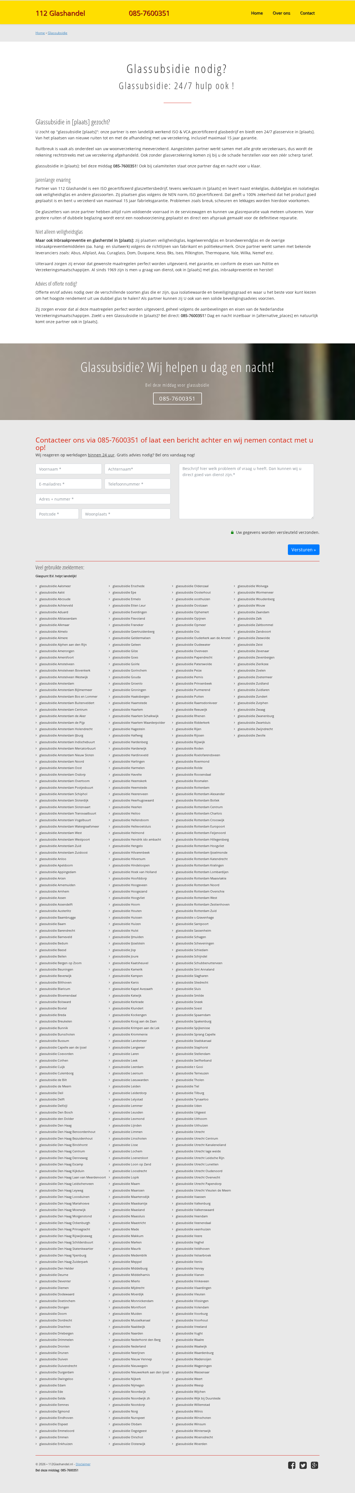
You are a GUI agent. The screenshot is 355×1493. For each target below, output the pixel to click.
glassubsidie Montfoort (129, 1307)
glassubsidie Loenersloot (130, 1158)
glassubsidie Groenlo (128, 683)
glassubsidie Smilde (190, 995)
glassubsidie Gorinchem (130, 670)
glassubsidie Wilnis (189, 1411)
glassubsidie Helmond (128, 833)
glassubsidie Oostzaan (192, 605)
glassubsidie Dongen (54, 1307)
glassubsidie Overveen (192, 651)
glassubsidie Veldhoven (193, 1248)
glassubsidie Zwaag (251, 709)
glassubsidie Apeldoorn (56, 865)
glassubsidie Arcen (52, 878)
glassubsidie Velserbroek (193, 1255)
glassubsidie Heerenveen (130, 794)
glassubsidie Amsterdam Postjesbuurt (66, 787)
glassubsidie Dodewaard (56, 1294)
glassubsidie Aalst (52, 592)
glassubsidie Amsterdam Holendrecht (66, 729)
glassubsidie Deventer (55, 1281)
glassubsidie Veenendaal (193, 1223)
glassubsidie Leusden (128, 1112)
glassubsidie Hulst (125, 930)
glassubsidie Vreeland (191, 1326)
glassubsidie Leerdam (128, 1067)
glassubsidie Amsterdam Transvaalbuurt (67, 813)
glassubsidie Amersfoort (56, 657)
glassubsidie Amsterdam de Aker (62, 716)
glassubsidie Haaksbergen (131, 696)
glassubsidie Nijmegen (128, 1385)
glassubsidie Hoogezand (130, 891)
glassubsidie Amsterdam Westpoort (64, 839)
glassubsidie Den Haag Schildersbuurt (66, 1242)
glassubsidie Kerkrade (128, 1002)
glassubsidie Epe (124, 592)
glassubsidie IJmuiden (128, 937)
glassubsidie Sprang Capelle (195, 1034)
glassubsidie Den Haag (55, 1125)
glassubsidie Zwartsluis (254, 722)
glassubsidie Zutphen (253, 703)
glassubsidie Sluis (188, 989)
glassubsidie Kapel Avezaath (133, 989)
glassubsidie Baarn (52, 924)
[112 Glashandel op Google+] (315, 1465)
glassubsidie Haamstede (130, 703)
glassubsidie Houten (127, 911)
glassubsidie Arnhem (54, 891)
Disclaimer (83, 1464)
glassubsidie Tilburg (190, 1093)
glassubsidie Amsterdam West (60, 833)
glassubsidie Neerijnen (129, 1353)
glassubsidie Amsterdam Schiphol (63, 794)
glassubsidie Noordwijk (129, 1391)
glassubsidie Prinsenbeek (194, 683)
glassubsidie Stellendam (193, 1054)
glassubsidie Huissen (127, 917)
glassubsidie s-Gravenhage (195, 917)
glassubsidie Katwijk (127, 995)
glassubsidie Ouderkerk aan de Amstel (203, 638)
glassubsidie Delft (52, 1099)
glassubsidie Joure (125, 956)
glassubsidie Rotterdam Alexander (200, 794)
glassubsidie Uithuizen (192, 1125)
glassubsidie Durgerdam (56, 1372)
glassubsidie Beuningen (56, 969)
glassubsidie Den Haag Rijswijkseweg (65, 1236)
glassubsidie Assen (52, 898)
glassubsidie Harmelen (129, 768)
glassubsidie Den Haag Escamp (61, 1164)
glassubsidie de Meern (55, 1086)
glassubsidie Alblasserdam (58, 618)
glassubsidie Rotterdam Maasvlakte (201, 878)
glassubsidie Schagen (191, 937)
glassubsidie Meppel (127, 1262)
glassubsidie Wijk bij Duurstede (198, 1398)
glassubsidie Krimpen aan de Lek (136, 1028)
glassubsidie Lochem (127, 1151)
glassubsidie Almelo (53, 631)
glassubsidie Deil (51, 1093)
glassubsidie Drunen (54, 1353)
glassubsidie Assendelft (56, 904)
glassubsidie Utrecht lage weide (198, 1151)
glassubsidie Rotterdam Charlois (199, 813)
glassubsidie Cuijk (52, 1067)
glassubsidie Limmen (128, 1132)
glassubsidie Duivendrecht (58, 1366)
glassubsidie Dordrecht (55, 1320)
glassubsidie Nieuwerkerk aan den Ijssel (141, 1372)
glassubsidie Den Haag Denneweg (63, 1158)
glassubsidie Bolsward (55, 1002)
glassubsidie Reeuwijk (191, 709)
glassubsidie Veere (189, 1236)
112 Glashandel (60, 12)
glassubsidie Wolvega (253, 586)
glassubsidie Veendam (192, 1216)
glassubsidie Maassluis (129, 1216)
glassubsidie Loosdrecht (130, 1171)
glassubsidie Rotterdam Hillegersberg (202, 839)
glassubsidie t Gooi (189, 1067)
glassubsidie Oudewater (193, 644)
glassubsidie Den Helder (56, 1268)
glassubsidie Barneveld (55, 937)
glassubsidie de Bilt (53, 1080)
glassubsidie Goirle (126, 664)
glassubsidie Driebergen (56, 1333)
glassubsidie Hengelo (128, 846)
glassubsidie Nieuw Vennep (132, 1359)
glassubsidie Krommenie (130, 1034)
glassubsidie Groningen (129, 690)
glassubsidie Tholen (190, 1080)
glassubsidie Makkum (128, 1236)
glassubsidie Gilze (125, 651)
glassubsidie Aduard (53, 612)
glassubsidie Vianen (190, 1275)
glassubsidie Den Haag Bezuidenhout (66, 1138)
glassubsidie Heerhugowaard (133, 800)
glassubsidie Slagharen (192, 976)
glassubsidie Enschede (128, 586)
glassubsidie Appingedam (57, 872)
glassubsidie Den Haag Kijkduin (61, 1171)
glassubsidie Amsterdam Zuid (60, 846)
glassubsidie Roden (190, 748)
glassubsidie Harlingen (129, 761)
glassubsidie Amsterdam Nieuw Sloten (66, 755)
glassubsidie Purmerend (193, 690)
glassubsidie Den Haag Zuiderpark (63, 1262)
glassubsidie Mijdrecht (128, 1288)
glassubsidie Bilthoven (55, 982)
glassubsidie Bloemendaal (58, 995)
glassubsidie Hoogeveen (130, 885)
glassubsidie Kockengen (130, 1015)
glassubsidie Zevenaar (253, 651)
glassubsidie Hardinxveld (130, 755)
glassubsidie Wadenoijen (193, 1359)
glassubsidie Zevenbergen (256, 657)
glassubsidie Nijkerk (127, 1379)
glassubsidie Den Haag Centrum (62, 1151)
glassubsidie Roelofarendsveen (198, 755)
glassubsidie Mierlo (126, 1281)
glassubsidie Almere (53, 638)
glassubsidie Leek (125, 1060)
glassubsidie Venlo (189, 1262)
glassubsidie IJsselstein (129, 943)
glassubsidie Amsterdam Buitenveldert (66, 703)
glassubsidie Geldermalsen (132, 638)
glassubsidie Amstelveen (56, 664)
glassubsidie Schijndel (191, 956)
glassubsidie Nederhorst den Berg (137, 1340)
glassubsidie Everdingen (130, 612)
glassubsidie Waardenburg (195, 1353)
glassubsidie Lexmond (128, 1119)
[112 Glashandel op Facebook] (292, 1465)
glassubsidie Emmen (54, 1437)
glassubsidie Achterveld (56, 605)
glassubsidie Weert (189, 1379)
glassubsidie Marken (127, 1242)
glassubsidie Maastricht (129, 1223)
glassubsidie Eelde (52, 1398)
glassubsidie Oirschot (128, 1437)
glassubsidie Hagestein (129, 729)
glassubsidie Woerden (191, 1444)
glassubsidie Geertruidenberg (133, 631)
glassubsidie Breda (52, 1015)
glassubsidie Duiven (53, 1359)
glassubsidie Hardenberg (130, 742)
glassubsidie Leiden (127, 1086)
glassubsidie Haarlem (128, 709)
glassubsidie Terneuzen (192, 1073)
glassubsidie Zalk (250, 618)
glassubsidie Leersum (128, 1073)
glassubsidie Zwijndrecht (255, 729)
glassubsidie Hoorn (126, 904)
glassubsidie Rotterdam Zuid (196, 911)
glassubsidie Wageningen (194, 1366)
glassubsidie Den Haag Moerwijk (62, 1210)
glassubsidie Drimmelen (56, 1340)
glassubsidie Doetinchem (57, 1301)
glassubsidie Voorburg (192, 1313)
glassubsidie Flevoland (129, 618)
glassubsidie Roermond (192, 761)
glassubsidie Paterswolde (194, 664)
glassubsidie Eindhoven (56, 1418)
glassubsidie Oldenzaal (192, 586)
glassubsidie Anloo (52, 859)
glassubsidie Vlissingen (192, 1301)
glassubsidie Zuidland (253, 683)
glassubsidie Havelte (127, 774)
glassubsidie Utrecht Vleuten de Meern (203, 1190)
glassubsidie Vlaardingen (193, 1288)
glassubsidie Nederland (129, 1346)
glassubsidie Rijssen (190, 735)
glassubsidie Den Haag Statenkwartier (66, 1248)
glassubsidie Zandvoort (254, 631)
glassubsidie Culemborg (56, 1073)
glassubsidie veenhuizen (193, 1229)
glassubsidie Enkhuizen (56, 1444)
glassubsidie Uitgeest (191, 1112)
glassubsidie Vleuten (190, 1294)
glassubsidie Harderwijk (129, 748)
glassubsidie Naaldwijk (129, 1326)
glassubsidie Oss (187, 631)
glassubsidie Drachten (55, 1326)
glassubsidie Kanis (126, 982)
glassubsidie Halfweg (128, 735)
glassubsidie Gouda (127, 677)
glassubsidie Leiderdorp (130, 1093)
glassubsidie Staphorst (192, 1047)
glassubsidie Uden (189, 1106)
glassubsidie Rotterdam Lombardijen (202, 872)
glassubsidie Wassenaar (192, 1372)
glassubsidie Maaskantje (130, 1203)
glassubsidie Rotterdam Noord (197, 885)
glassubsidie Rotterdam (192, 787)
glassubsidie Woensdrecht (194, 1437)
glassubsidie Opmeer (191, 625)
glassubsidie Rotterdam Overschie (200, 891)
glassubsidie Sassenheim (193, 930)
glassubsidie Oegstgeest (130, 1431)
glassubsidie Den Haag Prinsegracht (64, 1229)
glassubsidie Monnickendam (133, 1301)
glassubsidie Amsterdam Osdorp (62, 774)
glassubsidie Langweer (129, 1047)
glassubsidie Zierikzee (253, 664)
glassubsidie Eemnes (54, 1404)
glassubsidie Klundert (128, 1008)
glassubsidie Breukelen (55, 1021)
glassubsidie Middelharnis (131, 1275)
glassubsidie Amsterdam (56, 683)
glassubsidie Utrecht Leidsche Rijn (200, 1158)
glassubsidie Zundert (252, 696)
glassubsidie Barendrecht (57, 930)
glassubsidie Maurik (127, 1248)
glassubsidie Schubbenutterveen (199, 963)
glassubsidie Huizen (127, 924)
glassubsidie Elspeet (53, 1424)
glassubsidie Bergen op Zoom (60, 963)
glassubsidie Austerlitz (55, 911)
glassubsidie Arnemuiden (57, 885)
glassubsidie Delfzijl (53, 1106)
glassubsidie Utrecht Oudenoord (199, 1171)
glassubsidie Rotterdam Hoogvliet (200, 846)
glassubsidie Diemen (54, 1288)
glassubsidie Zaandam (253, 612)
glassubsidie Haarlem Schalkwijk (136, 716)
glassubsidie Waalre (190, 1340)
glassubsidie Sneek (189, 1002)
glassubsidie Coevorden (56, 1054)
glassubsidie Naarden (128, 1333)
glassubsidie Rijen (188, 729)
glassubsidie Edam (52, 1385)
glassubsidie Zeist (250, 644)
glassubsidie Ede (51, 1391)
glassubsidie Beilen (53, 956)
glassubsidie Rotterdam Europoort (200, 826)
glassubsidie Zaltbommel (255, 625)
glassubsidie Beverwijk (55, 976)
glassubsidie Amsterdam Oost (60, 768)
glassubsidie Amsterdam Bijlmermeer (65, 690)
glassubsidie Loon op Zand (132, 1164)
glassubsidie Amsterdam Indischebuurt (67, 742)
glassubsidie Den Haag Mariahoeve (64, 1203)
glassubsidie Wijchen (191, 1391)
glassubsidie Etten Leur (129, 605)
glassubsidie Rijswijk (190, 742)
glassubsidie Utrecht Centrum (197, 1138)
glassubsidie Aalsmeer (55, 586)
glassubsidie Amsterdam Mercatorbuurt (67, 748)
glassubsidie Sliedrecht (192, 982)
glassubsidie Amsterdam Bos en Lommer (68, 696)
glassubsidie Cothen (53, 1060)
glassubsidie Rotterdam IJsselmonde (201, 852)
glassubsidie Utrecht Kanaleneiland (201, 1145)
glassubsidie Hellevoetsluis (132, 826)
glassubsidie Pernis (189, 677)
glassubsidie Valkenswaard (195, 1210)
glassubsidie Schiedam (192, 950)
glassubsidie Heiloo (126, 813)
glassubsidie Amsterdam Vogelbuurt (65, 820)
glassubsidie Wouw (251, 605)
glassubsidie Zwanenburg (256, 716)
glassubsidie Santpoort (192, 924)
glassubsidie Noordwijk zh (131, 1398)
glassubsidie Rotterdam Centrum (199, 807)
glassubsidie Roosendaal (193, 774)
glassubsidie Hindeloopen (131, 865)
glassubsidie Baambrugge (57, 917)
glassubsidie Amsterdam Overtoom (64, 781)
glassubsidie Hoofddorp (130, 878)
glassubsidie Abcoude (54, 599)
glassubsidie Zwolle (251, 735)
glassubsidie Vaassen (191, 1197)
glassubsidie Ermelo (127, 599)
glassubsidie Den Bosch (56, 1112)
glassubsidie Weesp (190, 1385)
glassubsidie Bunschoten (57, 1034)
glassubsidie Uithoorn (191, 1119)
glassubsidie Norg (125, 1411)
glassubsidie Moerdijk (128, 1294)
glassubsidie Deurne (53, 1275)
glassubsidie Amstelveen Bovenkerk (64, 670)
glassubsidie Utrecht (190, 1132)
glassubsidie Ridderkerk (193, 722)
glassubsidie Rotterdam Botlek (197, 800)
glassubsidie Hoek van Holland (135, 872)
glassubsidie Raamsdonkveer (196, 703)
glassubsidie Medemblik (130, 1255)
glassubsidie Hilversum (129, 859)
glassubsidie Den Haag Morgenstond (65, 1216)
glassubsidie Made (126, 1229)
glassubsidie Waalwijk (191, 1346)
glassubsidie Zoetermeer (255, 677)
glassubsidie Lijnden (127, 1125)
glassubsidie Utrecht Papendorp (199, 1184)
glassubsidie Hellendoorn (131, 820)
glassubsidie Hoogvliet (129, 898)
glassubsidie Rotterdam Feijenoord (201, 833)
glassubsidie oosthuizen (193, 599)
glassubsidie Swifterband (194, 1060)
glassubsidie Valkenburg (193, 1203)
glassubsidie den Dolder (56, 1119)
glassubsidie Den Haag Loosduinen (64, 1197)
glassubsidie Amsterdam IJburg (61, 735)
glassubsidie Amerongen (56, 651)
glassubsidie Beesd (52, 950)
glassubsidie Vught (189, 1333)
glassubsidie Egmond (54, 1411)
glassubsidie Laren (126, 1054)
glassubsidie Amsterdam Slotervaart (64, 807)
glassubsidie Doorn (53, 1313)
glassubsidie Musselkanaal (131, 1320)
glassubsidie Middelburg (130, 1268)
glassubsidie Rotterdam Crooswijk (200, 820)
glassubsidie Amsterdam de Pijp (62, 722)
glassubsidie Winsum (191, 1424)
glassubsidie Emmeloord (56, 1431)
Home (40, 33)
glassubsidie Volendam (192, 1307)
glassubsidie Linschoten (130, 1138)
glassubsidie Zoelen (252, 670)
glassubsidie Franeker (128, 625)
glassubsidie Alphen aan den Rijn (63, 644)
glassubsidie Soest (189, 1008)
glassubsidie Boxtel (53, 1008)
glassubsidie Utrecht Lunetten (197, 1164)
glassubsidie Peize (189, 670)
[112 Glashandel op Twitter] (304, 1465)
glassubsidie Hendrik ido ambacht (137, 839)
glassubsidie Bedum (53, 943)
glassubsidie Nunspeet (129, 1418)
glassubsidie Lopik (126, 1177)
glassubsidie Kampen (128, 976)
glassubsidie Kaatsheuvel (130, 963)
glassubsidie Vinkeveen (192, 1281)
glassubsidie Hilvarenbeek (131, 852)
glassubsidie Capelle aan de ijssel (63, 1047)
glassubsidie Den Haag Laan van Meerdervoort (72, 1177)
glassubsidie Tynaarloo (192, 1099)
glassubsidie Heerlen (127, 807)
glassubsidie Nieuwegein (130, 1366)
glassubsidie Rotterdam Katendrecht (202, 859)
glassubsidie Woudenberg (256, 599)
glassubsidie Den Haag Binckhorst (63, 1145)
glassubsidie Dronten (54, 1346)
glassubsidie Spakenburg (193, 1021)
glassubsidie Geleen (127, 644)
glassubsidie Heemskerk (130, 781)
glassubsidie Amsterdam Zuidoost (63, 852)
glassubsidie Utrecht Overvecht (198, 1177)
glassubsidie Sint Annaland (195, 969)
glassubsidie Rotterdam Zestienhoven (203, 904)
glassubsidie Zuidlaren (254, 690)
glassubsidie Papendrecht (194, 657)
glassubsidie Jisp (124, 950)
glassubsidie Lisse (125, 1145)
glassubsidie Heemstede (130, 787)
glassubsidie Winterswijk (193, 1431)
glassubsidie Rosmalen (192, 781)
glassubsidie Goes (125, 657)
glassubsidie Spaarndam (193, 1015)
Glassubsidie (57, 33)
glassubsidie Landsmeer (130, 1041)
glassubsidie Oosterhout (193, 592)
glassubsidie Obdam (127, 1424)
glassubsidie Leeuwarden (131, 1080)
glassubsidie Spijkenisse (193, 1028)
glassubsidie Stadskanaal (193, 1041)
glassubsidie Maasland (129, 1210)
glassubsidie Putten (190, 696)
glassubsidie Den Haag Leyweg (61, 1190)
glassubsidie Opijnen (191, 618)
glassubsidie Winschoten (193, 1418)
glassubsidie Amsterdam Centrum (63, 709)
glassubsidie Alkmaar (54, 625)
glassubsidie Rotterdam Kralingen (200, 865)
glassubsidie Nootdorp (129, 1404)
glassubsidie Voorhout (192, 1320)
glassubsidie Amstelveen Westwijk (63, 677)
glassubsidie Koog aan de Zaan (135, 1021)
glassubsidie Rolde (189, 768)
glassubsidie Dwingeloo (56, 1379)
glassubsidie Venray (190, 1268)
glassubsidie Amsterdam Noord (61, 761)
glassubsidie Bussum (54, 1041)
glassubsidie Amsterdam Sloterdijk (63, 800)
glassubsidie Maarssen (128, 1190)
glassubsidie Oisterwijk (129, 1444)
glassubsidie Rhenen (190, 716)
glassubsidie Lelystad (128, 1099)
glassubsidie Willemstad (193, 1404)
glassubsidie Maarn (126, 1184)
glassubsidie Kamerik (128, 969)
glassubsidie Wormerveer (255, 592)
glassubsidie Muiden (127, 1313)
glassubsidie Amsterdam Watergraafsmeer (69, 826)
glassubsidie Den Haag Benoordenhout (67, 1132)
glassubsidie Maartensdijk (131, 1197)
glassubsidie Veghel (190, 1242)
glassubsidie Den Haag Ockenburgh (64, 1223)
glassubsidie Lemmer (128, 1106)
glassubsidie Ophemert (192, 612)
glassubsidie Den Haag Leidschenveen (66, 1184)
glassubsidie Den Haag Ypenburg (62, 1255)
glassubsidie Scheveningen (195, 943)
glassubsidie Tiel (187, 1086)
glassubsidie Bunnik (53, 1028)
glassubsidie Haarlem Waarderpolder (139, 722)
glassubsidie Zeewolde (254, 638)
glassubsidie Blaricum (54, 989)
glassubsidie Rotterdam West (196, 898)
